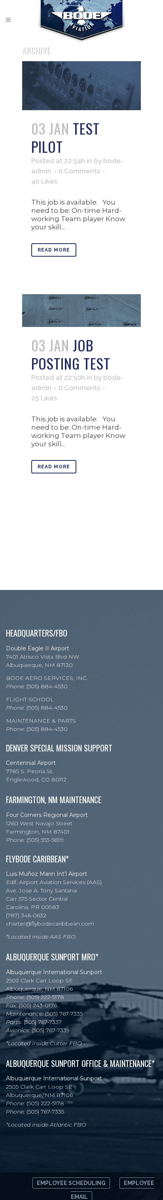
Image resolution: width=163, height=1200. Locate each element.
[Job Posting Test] (81, 310)
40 (44, 181)
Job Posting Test (70, 354)
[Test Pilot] (81, 85)
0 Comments (79, 171)
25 (44, 398)
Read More (54, 250)
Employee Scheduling (71, 1183)
